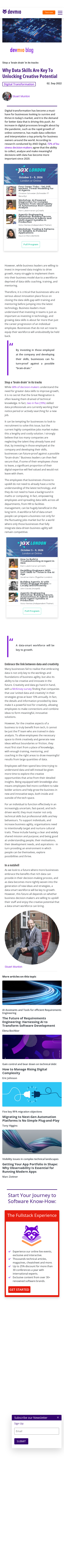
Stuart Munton (21, 96)
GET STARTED (19, 1289)
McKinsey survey (22, 689)
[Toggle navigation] (13, 13)
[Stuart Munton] (7, 96)
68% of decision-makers (25, 387)
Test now (49, 12)
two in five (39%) (36, 403)
